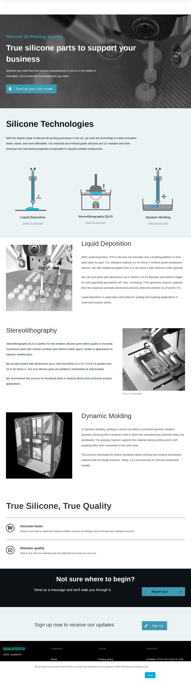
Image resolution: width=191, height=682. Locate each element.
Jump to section (33, 223)
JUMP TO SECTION (95, 222)
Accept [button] (150, 675)
